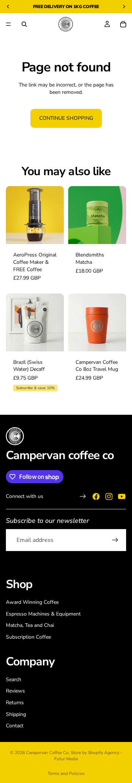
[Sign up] (115, 540)
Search (13, 679)
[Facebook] (96, 496)
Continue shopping (66, 118)
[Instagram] (108, 496)
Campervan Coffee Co (47, 753)
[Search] (24, 24)
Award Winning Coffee (32, 602)
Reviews (15, 691)
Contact (14, 726)
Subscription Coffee (28, 637)
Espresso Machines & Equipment (43, 613)
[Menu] (8, 24)
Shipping (16, 714)
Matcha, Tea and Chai (30, 625)
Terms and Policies (66, 773)
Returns (15, 702)
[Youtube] (121, 496)
